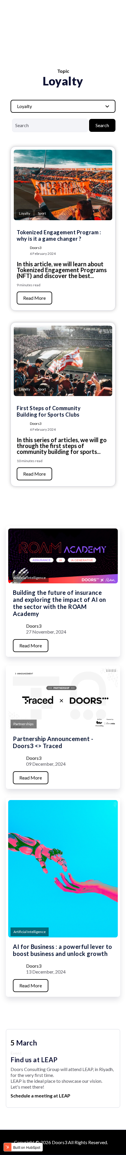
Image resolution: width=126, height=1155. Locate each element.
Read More (34, 298)
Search (102, 125)
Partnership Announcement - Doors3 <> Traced (53, 742)
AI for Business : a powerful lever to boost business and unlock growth (62, 950)
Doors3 (36, 247)
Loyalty (24, 213)
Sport (42, 213)
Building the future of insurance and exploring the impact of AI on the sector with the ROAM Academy (59, 603)
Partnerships (23, 724)
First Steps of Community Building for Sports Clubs (49, 411)
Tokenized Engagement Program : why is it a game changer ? (59, 235)
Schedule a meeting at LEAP (40, 1095)
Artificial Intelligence (29, 577)
